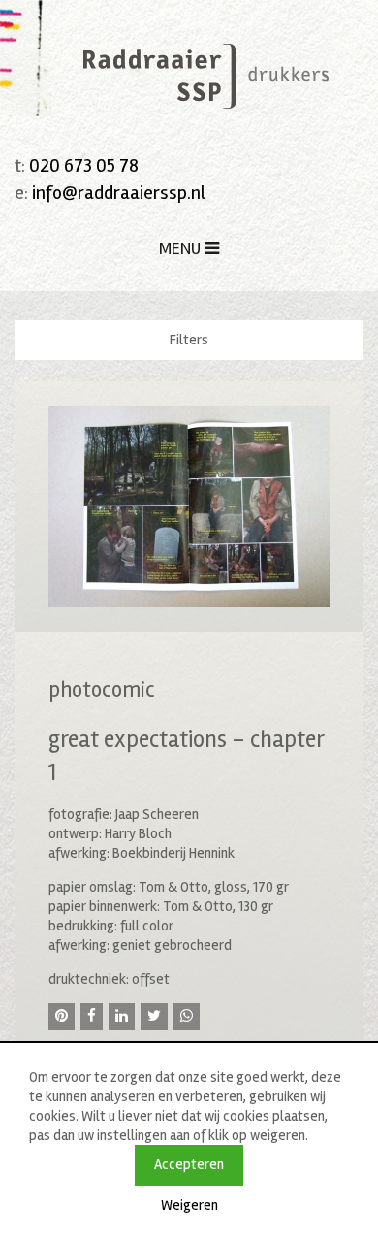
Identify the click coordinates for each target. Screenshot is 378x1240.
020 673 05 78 (84, 165)
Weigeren (189, 1205)
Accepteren (189, 1164)
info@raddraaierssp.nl (118, 192)
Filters (189, 339)
